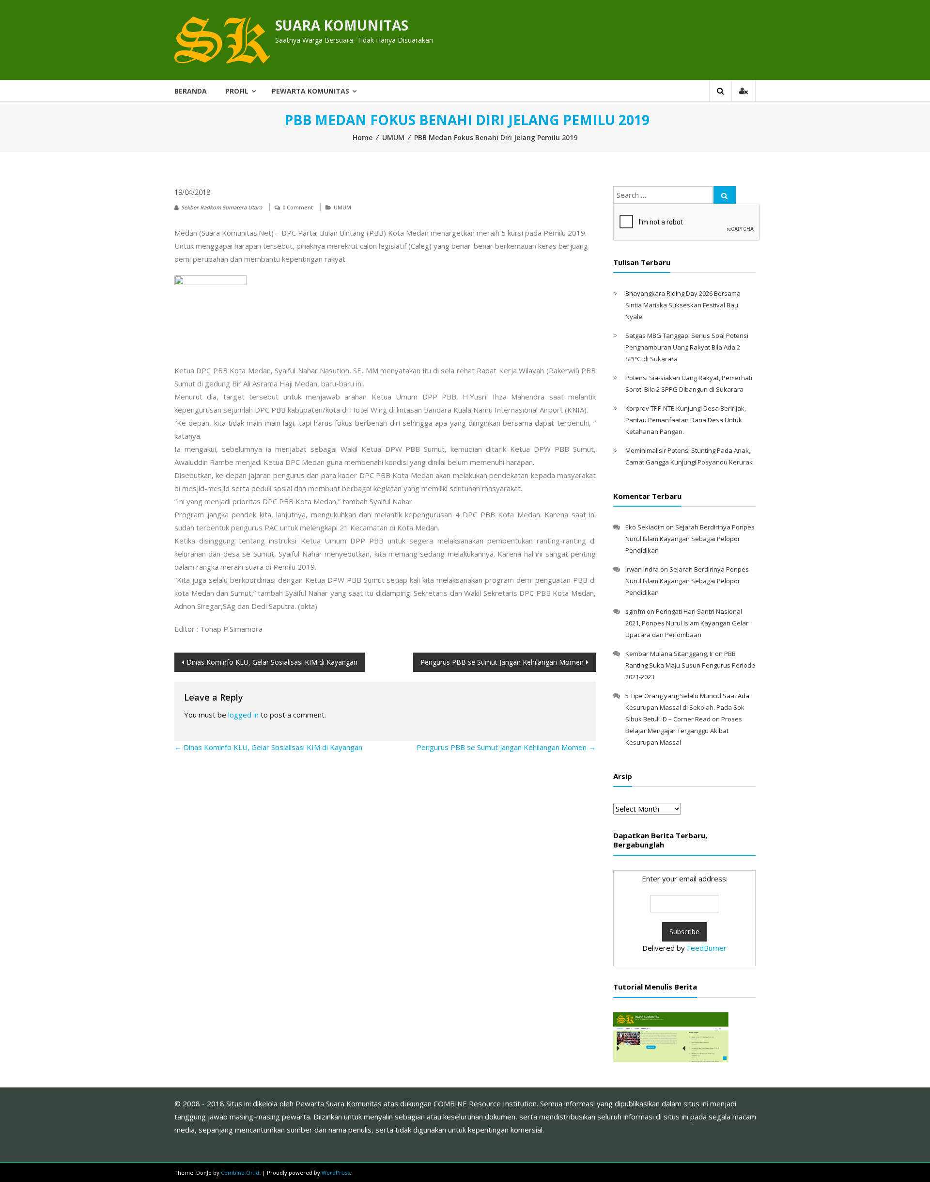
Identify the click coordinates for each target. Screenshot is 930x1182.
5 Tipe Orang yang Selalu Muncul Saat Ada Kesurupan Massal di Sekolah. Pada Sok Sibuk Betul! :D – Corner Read (687, 707)
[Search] (724, 195)
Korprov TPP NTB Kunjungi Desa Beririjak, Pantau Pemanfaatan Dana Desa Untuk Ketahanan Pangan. (685, 420)
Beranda (190, 91)
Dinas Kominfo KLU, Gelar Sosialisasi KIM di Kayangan (271, 662)
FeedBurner (707, 948)
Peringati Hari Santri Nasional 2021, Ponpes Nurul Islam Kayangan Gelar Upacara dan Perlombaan (686, 623)
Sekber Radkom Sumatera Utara (221, 207)
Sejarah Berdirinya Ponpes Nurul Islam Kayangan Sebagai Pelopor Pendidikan (690, 539)
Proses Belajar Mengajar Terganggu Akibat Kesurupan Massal (683, 731)
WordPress (336, 1172)
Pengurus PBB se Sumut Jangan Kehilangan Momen (502, 662)
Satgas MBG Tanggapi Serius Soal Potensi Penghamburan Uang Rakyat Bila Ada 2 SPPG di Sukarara (686, 347)
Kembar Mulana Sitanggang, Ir (669, 653)
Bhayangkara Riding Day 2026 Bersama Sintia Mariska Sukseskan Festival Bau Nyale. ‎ (683, 305)
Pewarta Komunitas (310, 91)
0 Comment (297, 207)
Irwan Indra (642, 569)
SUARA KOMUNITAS (341, 25)
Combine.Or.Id (240, 1172)
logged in (243, 714)
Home (362, 137)
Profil (236, 91)
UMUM (393, 137)
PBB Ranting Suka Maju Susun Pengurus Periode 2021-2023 (690, 665)
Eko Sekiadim (645, 527)
